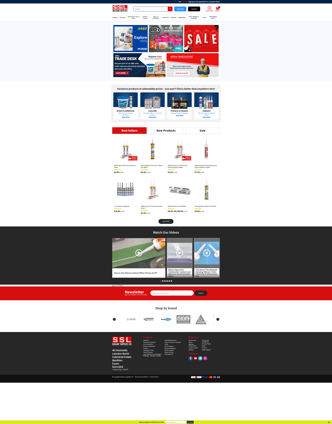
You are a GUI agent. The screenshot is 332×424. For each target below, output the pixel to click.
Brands (115, 17)
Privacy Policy (206, 344)
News (204, 346)
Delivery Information (192, 345)
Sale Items (180, 9)
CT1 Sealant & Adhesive (121, 206)
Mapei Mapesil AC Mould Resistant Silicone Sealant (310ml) (206, 166)
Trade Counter (193, 348)
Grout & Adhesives (156, 17)
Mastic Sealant (169, 350)
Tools (204, 17)
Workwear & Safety (213, 17)
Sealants (122, 17)
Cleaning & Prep (148, 350)
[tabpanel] (166, 179)
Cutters (145, 348)
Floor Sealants (169, 346)
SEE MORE (166, 221)
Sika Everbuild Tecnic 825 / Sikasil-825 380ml (152, 166)
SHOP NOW (125, 117)
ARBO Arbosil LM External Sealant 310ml (152, 207)
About (190, 342)
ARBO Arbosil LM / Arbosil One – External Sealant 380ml (178, 166)
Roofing (173, 17)
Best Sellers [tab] (129, 130)
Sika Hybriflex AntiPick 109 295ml (205, 206)
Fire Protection (148, 344)
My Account (192, 340)
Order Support (206, 350)
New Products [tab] (166, 130)
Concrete (165, 17)
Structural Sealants (149, 342)
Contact (194, 9)
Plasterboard (169, 354)
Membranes (181, 17)
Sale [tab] (203, 130)
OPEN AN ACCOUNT (181, 73)
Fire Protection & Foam (133, 17)
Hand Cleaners (148, 352)
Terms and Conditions (205, 341)
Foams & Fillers (145, 17)
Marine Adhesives (170, 348)
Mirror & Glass (169, 352)
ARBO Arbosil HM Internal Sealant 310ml (125, 166)
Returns (191, 350)
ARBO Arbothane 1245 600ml (177, 206)
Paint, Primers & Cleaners (194, 17)
